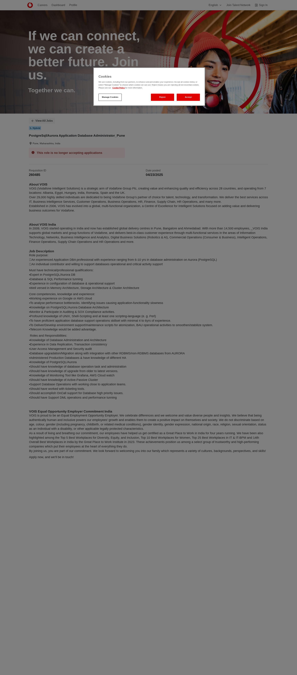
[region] (149, 86)
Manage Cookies (110, 97)
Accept (188, 97)
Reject (162, 97)
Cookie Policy (118, 88)
